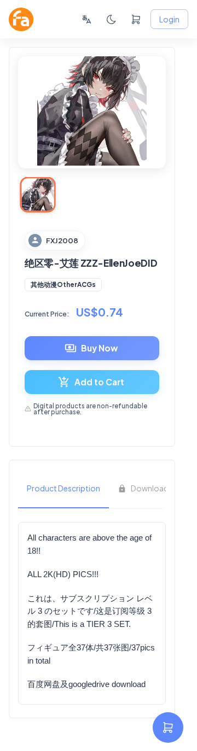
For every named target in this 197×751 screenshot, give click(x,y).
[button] (63, 284)
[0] (136, 19)
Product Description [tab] (63, 488)
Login (169, 19)
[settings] (168, 727)
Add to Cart (99, 382)
